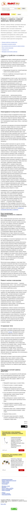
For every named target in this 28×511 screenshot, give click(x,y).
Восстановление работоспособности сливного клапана (13, 46)
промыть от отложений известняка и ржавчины (12, 208)
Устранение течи (5, 49)
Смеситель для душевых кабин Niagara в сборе (12, 455)
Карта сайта (3, 504)
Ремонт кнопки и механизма (7, 47)
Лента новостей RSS (6, 494)
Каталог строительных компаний (9, 480)
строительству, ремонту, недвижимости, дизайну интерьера (14, 500)
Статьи (13, 14)
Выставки (4, 487)
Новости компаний (6, 490)
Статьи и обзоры (5, 482)
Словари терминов (6, 493)
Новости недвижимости (7, 489)
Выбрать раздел (5, 14)
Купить (21, 450)
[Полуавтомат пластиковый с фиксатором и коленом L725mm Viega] (6, 444)
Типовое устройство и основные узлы (9, 42)
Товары (19, 14)
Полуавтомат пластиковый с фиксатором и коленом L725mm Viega (12, 433)
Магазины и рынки (6, 486)
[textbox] (11, 8)
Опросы (3, 492)
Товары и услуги (5, 481)
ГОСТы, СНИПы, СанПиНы (7, 488)
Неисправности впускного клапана (9, 44)
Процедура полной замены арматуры (9, 51)
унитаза (10, 332)
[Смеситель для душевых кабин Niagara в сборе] (6, 465)
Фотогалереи (5, 483)
